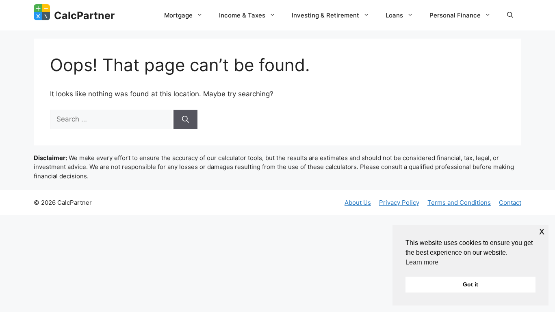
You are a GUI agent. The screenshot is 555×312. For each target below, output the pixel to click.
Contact (510, 202)
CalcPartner (84, 15)
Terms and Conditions (459, 202)
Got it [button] (470, 284)
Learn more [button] (421, 262)
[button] (510, 15)
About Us (358, 202)
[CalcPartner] (42, 12)
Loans (394, 15)
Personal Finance (455, 15)
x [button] (541, 231)
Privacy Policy (399, 202)
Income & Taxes (242, 15)
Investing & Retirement (325, 15)
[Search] (185, 119)
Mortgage (178, 15)
